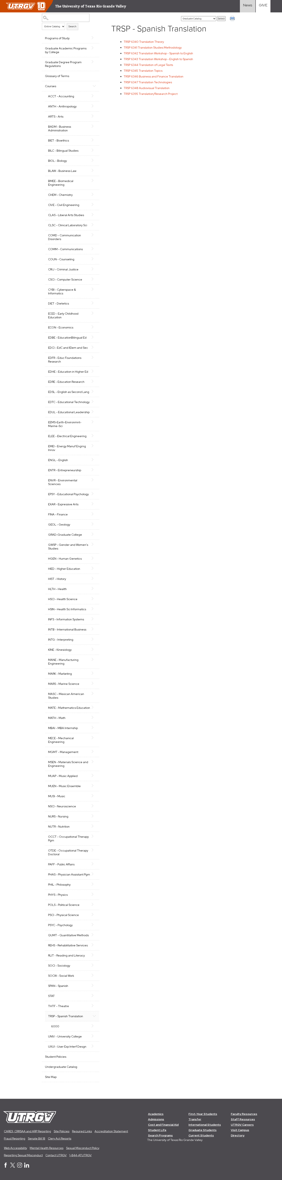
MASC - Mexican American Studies (66, 695)
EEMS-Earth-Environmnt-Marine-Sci (64, 424)
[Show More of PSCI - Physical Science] (94, 914)
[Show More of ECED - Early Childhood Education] (94, 313)
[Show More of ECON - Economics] (94, 327)
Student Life (157, 1130)
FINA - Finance (58, 514)
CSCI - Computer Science (65, 279)
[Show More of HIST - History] (94, 578)
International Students (204, 1125)
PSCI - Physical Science (63, 915)
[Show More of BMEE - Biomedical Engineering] (94, 180)
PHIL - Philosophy (59, 884)
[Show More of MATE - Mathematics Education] (94, 707)
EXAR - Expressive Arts (63, 504)
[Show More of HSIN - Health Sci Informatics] (94, 609)
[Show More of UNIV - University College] (94, 1036)
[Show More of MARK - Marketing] (94, 673)
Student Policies (55, 1057)
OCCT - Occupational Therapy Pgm (68, 838)
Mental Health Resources (46, 1148)
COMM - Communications (65, 249)
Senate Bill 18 (36, 1138)
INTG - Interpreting (60, 639)
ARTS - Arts (55, 116)
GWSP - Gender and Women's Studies (68, 546)
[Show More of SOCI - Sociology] (94, 965)
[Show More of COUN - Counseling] (94, 259)
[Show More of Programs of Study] (94, 38)
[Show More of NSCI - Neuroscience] (94, 806)
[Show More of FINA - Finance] (94, 514)
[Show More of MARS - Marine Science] (94, 683)
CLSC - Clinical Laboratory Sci (67, 225)
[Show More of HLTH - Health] (94, 588)
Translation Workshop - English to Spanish (158, 59)
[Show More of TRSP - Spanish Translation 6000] (94, 1016)
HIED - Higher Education (64, 569)
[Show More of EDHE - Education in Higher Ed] (94, 371)
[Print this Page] (233, 19)
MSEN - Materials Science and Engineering (68, 764)
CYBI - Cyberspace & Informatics (62, 291)
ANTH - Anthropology (62, 106)
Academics (156, 1114)
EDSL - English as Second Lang (68, 392)
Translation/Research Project (151, 94)
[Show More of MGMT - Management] (94, 751)
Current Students (201, 1135)
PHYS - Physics (58, 895)
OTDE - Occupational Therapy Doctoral (68, 852)
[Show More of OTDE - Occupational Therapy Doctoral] (94, 850)
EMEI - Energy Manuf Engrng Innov (67, 448)
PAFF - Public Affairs (61, 864)
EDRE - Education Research (66, 382)
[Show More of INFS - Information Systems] (94, 619)
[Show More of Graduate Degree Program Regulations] (94, 62)
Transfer (194, 1119)
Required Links (82, 1131)
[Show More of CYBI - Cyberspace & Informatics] (94, 289)
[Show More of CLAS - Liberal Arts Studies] (94, 215)
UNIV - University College (65, 1036)
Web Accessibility (15, 1148)
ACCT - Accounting (61, 96)
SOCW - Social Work (61, 976)
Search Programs (160, 1135)
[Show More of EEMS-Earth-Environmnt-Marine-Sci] (94, 422)
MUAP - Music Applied (63, 776)
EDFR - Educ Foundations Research (64, 359)
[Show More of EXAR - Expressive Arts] (94, 504)
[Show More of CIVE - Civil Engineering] (94, 204)
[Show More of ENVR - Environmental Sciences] (94, 480)
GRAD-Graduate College (65, 534)
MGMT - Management (63, 752)
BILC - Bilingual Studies (63, 150)
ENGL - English (58, 460)
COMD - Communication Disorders (64, 237)
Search (72, 26)
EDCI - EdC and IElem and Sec (68, 348)
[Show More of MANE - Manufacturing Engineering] (94, 659)
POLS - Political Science (63, 905)
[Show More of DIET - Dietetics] (94, 303)
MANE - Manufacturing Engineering (63, 661)
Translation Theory (144, 42)
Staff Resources (243, 1119)
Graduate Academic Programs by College (65, 50)
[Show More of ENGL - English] (94, 460)
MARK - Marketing (60, 674)
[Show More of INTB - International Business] (94, 629)
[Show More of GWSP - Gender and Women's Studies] (94, 544)
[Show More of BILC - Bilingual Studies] (94, 150)
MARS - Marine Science (63, 684)
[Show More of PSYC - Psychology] (94, 925)
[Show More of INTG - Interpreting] (94, 639)
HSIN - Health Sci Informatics (67, 609)
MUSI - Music (56, 796)
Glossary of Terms (57, 76)
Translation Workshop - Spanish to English (158, 53)
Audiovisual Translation (146, 88)
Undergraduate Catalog (61, 1067)
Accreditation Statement (111, 1131)
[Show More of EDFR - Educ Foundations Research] (94, 357)
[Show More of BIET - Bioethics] (94, 140)
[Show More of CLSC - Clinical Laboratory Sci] (94, 225)
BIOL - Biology (57, 161)
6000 (55, 1026)
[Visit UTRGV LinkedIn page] (26, 1166)
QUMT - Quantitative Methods (68, 935)
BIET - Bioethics (58, 140)
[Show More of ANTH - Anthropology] (94, 106)
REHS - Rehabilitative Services (68, 945)
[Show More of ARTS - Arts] (94, 116)
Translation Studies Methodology (153, 47)
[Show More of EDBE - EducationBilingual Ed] (94, 337)
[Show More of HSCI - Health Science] (94, 599)
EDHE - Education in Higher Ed (68, 372)
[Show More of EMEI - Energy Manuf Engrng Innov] (94, 446)
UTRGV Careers (242, 1125)
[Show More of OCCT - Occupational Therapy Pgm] (94, 836)
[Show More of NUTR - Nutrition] (94, 826)
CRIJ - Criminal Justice (63, 269)
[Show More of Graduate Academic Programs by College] (94, 48)
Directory (237, 1135)
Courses (50, 86)
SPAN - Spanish (58, 986)
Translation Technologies (148, 82)
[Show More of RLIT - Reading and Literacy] (94, 955)
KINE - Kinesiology (60, 650)
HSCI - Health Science (62, 599)
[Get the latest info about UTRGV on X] (12, 1166)
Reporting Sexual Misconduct (23, 1155)
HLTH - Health (57, 589)
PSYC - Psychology (60, 925)
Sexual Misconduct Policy (82, 1148)
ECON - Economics (60, 327)
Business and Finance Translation (153, 76)
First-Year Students (202, 1114)
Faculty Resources (244, 1114)
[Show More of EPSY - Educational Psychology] (94, 494)
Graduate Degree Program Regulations (63, 64)
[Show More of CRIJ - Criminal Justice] (94, 269)
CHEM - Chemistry (60, 195)
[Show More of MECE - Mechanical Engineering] (94, 738)
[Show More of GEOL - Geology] (94, 524)
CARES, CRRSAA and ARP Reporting (27, 1131)
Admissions (156, 1119)
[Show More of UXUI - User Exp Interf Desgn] (94, 1046)
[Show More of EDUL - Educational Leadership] (94, 412)
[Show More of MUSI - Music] (94, 796)
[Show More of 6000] (94, 1026)
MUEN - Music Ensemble (64, 786)
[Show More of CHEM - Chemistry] (94, 194)
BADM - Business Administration (59, 128)
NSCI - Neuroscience (62, 806)
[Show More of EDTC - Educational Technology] (94, 401)
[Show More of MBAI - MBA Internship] (94, 727)
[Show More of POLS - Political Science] (94, 904)
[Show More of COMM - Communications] (94, 249)
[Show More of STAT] (94, 995)
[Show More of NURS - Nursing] (94, 816)
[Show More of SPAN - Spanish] (94, 985)
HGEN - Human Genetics (65, 558)
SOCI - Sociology (59, 965)
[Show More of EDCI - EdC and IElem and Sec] (94, 347)
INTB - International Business (67, 629)
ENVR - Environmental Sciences (62, 482)
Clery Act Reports (59, 1138)
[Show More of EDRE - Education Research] (94, 381)
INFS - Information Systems (66, 619)
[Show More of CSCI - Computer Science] (94, 279)
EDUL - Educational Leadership (69, 412)
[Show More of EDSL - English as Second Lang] (94, 391)
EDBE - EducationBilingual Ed (67, 337)
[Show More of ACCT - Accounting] (94, 96)
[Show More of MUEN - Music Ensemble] (94, 786)
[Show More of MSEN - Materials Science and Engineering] (94, 762)
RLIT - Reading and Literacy (66, 955)
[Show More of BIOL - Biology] (94, 160)
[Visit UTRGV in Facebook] (5, 1166)
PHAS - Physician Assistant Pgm (69, 874)
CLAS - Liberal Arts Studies (66, 215)
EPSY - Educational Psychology (68, 494)
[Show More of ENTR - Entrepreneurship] (94, 470)
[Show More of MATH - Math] (94, 717)
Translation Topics (143, 71)
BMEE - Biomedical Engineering (60, 183)
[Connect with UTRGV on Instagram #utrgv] (19, 1166)
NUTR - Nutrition (59, 826)
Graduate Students (202, 1130)
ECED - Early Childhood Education (63, 315)
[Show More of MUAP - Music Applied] (94, 775)
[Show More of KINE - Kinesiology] (94, 649)
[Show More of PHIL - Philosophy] (94, 884)
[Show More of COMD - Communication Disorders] (94, 235)
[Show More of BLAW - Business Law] (94, 170)
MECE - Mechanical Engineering (61, 740)
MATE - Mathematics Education (69, 708)
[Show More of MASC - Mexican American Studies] (94, 693)
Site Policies (61, 1131)
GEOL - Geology (59, 524)
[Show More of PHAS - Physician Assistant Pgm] (94, 874)
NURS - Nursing (58, 816)
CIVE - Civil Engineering (63, 205)
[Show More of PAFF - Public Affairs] (94, 864)
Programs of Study (57, 38)
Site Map (51, 1077)
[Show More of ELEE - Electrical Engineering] (94, 436)
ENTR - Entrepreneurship (64, 470)
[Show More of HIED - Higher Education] (94, 568)
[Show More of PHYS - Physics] (94, 894)
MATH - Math (56, 718)
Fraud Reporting (14, 1138)
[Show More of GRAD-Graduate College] (94, 534)
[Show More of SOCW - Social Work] (94, 975)
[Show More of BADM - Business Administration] (94, 126)
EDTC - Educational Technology (69, 402)
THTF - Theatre (58, 1006)
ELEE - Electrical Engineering (67, 436)
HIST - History (57, 579)
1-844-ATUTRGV (80, 1155)
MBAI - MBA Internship (63, 728)
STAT (51, 996)
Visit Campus (240, 1130)
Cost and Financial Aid (163, 1125)
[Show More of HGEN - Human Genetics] (94, 558)
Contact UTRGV (56, 1155)
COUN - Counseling (61, 259)
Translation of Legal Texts (148, 65)
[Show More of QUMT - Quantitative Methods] (94, 935)
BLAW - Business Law (62, 171)
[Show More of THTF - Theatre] (94, 1006)
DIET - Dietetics (58, 303)
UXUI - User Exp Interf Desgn (67, 1046)
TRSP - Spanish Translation (65, 1016)
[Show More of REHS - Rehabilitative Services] (94, 945)
